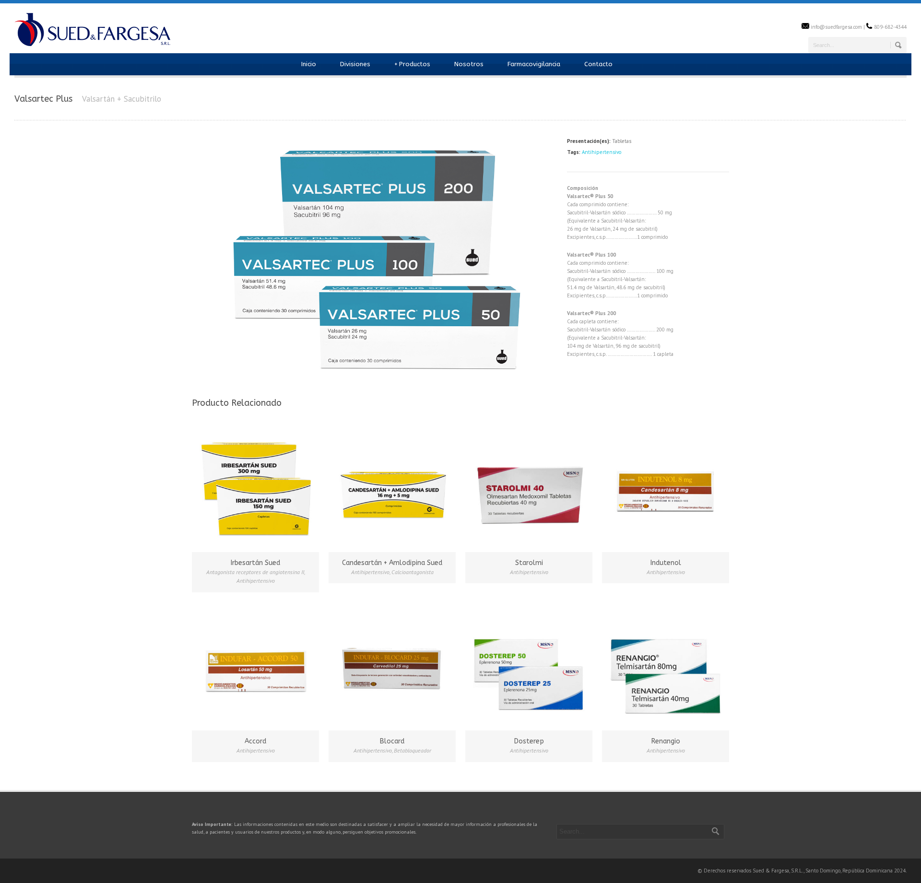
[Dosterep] (528, 665)
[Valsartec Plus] (374, 379)
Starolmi (529, 563)
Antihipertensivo (601, 152)
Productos (412, 64)
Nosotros (469, 64)
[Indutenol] (665, 487)
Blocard (392, 741)
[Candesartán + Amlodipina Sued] (392, 487)
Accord (255, 741)
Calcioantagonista (412, 572)
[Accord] (255, 665)
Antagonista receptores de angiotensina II (255, 572)
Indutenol (665, 563)
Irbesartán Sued (255, 563)
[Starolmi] (528, 487)
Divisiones (355, 64)
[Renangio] (665, 665)
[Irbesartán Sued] (255, 487)
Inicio (308, 64)
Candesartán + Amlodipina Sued (392, 563)
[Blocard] (392, 665)
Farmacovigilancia (534, 64)
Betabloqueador (412, 750)
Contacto (598, 64)
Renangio (665, 741)
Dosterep (529, 741)
